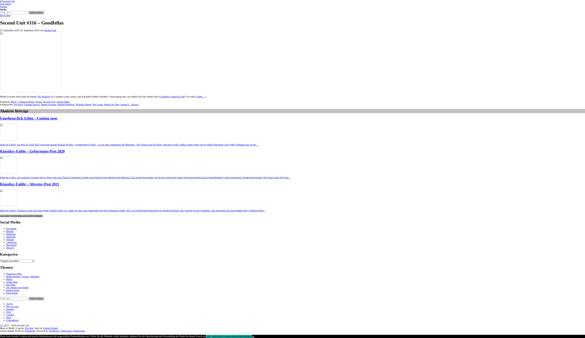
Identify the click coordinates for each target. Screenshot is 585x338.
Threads (10, 239)
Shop (8, 317)
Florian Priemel (50, 328)
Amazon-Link (177, 96)
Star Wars (10, 285)
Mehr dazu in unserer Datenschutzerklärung (231, 336)
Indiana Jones (12, 290)
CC (1, 325)
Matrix (9, 279)
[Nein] (253, 337)
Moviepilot (11, 245)
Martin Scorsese (48, 104)
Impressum (66, 331)
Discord (10, 248)
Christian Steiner (26, 102)
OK (208, 336)
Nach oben (5, 15)
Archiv (9, 304)
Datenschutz (79, 331)
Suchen (3, 6)
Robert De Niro (111, 104)
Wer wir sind (12, 306)
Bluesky (10, 231)
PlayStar (29, 328)
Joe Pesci (18, 104)
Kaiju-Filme (12, 293)
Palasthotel (30, 331)
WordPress (54, 331)
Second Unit (50, 30)
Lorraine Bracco (32, 104)
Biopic (14, 102)
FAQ (8, 312)
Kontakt (10, 309)
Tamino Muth (62, 102)
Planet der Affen (14, 274)
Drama (38, 102)
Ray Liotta (98, 104)
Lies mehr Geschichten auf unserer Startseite (21, 215)
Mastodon (11, 234)
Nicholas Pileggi (83, 104)
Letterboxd (11, 242)
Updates (10, 315)
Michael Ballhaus (66, 104)
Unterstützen (12, 320)
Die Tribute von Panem (17, 287)
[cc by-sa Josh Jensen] (30, 91)
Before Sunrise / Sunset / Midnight (22, 276)
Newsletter (11, 228)
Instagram (11, 237)
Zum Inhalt (5, 4)
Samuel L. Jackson (129, 104)
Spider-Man (12, 282)
